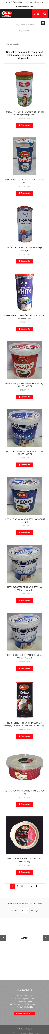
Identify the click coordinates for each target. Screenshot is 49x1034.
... (31, 886)
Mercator (29, 1029)
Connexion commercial (25, 7)
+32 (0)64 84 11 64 (15, 2)
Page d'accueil (24, 30)
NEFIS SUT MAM (24, 118)
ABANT (24, 938)
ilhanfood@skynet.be (36, 2)
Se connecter (25, 125)
